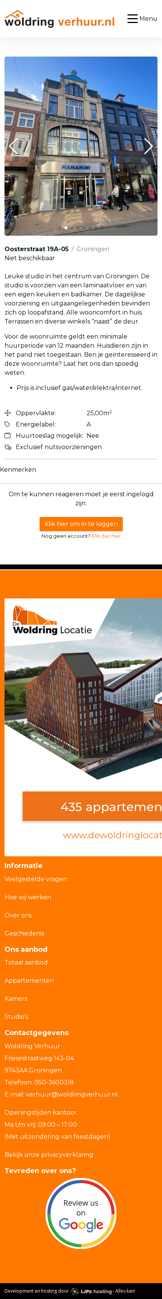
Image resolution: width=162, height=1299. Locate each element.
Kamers (16, 998)
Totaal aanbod (26, 962)
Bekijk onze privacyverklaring (49, 1154)
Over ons (18, 915)
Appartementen (29, 980)
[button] (13, 146)
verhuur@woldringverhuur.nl (72, 1094)
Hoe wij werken (28, 897)
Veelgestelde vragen (36, 879)
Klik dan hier (106, 536)
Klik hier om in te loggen (81, 524)
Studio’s (16, 1016)
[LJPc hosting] (91, 1291)
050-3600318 (54, 1082)
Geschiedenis (24, 933)
